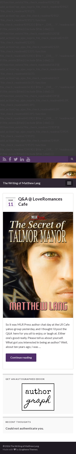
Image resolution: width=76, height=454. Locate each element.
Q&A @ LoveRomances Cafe (40, 201)
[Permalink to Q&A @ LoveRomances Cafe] (38, 264)
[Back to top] (67, 445)
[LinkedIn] (22, 158)
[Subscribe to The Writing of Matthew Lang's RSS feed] (4, 158)
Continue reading (21, 357)
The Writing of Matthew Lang (21, 183)
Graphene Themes (28, 449)
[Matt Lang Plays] (28, 158)
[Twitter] (16, 158)
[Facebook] (10, 158)
